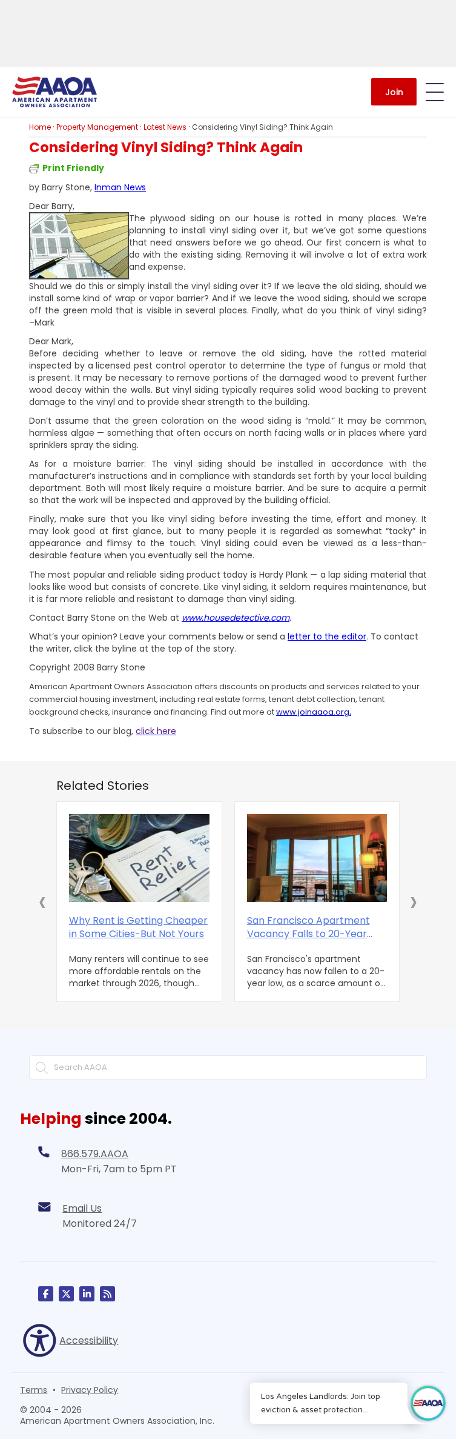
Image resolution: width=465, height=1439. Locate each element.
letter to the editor (327, 636)
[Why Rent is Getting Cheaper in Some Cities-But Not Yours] (139, 858)
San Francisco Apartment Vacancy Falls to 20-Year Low (308, 927)
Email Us (82, 1208)
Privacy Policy (89, 1390)
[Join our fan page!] (45, 1293)
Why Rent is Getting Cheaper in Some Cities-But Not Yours (138, 927)
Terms (33, 1390)
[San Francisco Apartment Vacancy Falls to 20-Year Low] (317, 858)
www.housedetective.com (235, 618)
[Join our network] (86, 1293)
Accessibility (88, 1340)
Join (394, 92)
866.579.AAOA (94, 1154)
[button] (42, 901)
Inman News (120, 187)
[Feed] (107, 1293)
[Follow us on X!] (66, 1293)
